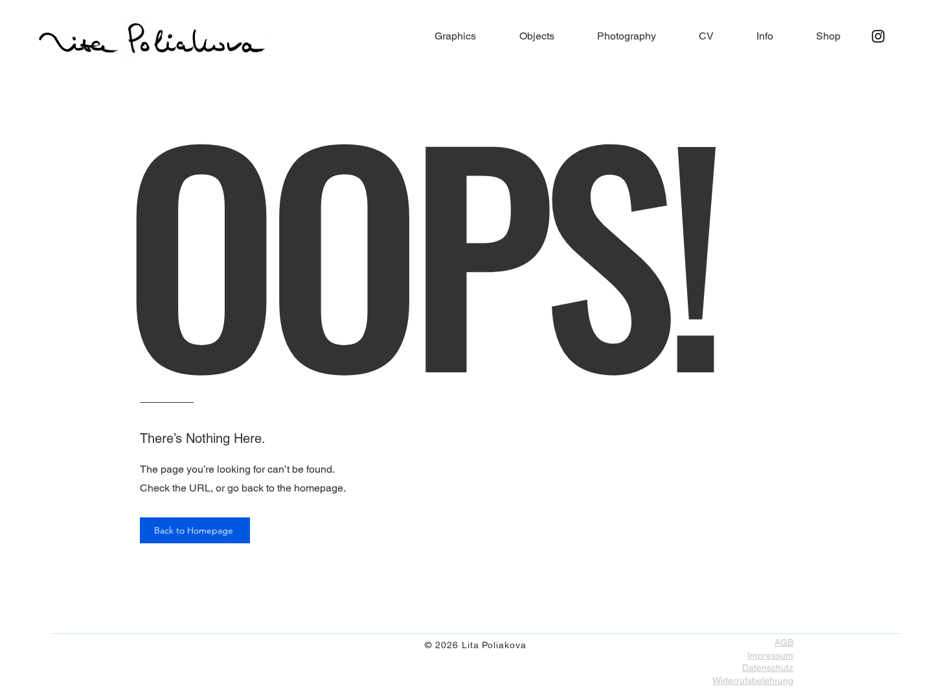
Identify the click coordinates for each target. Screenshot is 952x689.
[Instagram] (878, 36)
